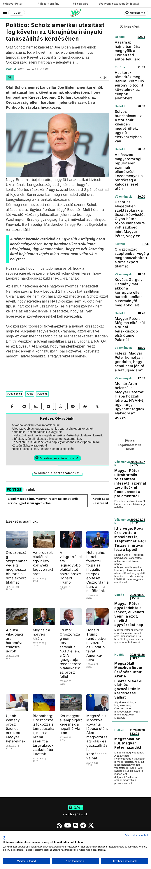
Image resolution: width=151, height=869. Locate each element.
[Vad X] (91, 825)
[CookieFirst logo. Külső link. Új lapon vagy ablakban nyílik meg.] (4, 838)
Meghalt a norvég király (41, 634)
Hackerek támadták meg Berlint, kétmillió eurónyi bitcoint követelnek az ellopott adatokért (129, 85)
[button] (5, 12)
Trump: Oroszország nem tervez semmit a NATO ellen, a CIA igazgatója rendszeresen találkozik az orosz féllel (71, 653)
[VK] (75, 825)
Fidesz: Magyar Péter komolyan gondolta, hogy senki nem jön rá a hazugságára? (129, 361)
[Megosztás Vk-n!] (48, 406)
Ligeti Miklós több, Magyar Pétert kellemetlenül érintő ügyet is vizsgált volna (43, 501)
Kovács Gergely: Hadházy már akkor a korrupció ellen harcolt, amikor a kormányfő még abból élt (129, 292)
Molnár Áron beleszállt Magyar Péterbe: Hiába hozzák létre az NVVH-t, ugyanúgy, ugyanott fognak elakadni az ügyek (130, 400)
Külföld (11, 69)
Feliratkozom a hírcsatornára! (58, 458)
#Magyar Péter (12, 3)
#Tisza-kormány (48, 3)
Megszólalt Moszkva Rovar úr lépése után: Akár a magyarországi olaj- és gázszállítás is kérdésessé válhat (97, 737)
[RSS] (59, 825)
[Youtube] (67, 825)
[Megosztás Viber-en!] (60, 406)
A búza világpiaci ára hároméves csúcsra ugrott (15, 640)
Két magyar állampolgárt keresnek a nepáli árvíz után (71, 724)
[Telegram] (83, 825)
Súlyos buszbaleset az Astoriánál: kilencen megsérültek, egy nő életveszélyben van (128, 126)
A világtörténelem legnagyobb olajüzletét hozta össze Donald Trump (71, 567)
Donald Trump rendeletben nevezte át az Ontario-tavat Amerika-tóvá (97, 645)
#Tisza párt (80, 3)
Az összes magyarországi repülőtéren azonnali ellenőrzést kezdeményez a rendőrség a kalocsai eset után (129, 171)
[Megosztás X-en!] (97, 406)
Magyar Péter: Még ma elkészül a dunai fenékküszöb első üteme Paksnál (130, 329)
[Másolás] (85, 406)
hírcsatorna (137, 12)
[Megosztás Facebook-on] (12, 406)
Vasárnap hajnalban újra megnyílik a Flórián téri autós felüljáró (128, 50)
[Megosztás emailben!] (36, 406)
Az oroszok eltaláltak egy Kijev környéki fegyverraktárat (43, 563)
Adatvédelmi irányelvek (136, 835)
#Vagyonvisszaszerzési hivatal (119, 3)
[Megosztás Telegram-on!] (72, 406)
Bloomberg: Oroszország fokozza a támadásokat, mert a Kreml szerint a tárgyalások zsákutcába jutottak (44, 735)
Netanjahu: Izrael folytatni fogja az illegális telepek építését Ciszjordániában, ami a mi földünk (97, 571)
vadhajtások (75, 814)
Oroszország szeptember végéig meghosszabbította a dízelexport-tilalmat (17, 567)
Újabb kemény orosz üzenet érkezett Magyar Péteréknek (16, 728)
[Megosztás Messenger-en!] (24, 406)
